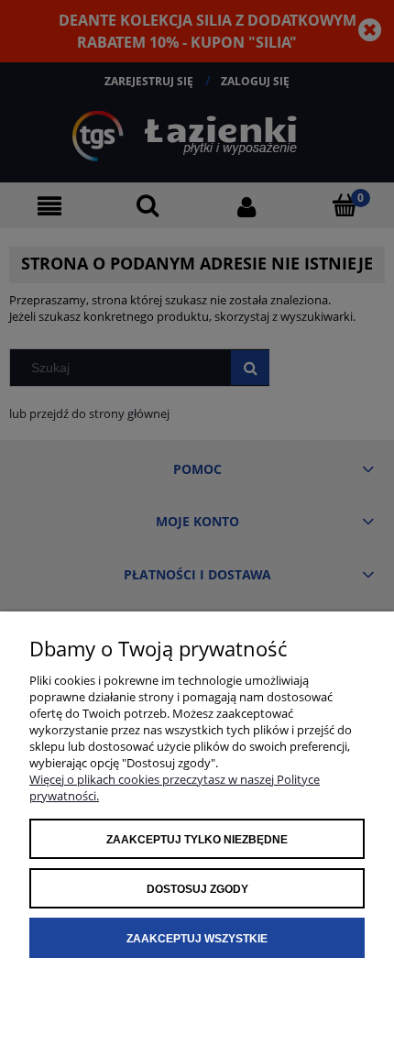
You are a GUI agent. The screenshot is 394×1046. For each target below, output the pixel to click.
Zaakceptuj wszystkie (197, 938)
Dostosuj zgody (197, 889)
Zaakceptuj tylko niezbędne (197, 839)
